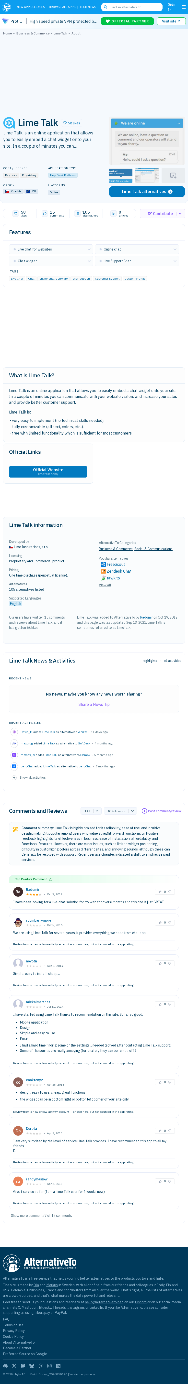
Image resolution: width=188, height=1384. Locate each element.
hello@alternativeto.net (104, 1302)
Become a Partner (17, 1348)
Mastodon (29, 1307)
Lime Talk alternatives (144, 191)
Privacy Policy (14, 1330)
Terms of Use (13, 1325)
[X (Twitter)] (14, 1365)
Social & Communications (153, 549)
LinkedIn (96, 1307)
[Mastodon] (23, 1365)
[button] (71, 123)
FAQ (6, 1319)
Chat (31, 278)
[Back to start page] (7, 7)
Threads (59, 1307)
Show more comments (28, 1215)
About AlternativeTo (19, 1342)
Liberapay (42, 1312)
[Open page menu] (184, 7)
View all (105, 585)
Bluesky (45, 1307)
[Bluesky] (31, 1365)
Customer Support (107, 278)
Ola (36, 1285)
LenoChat (85, 766)
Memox (85, 755)
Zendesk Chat (119, 571)
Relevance (119, 811)
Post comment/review (164, 811)
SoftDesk (84, 743)
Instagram (75, 1307)
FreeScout (116, 564)
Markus (52, 1285)
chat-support (81, 278)
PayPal (60, 1312)
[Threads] (40, 1365)
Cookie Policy (13, 1336)
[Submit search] (105, 7)
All (88, 811)
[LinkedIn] (58, 1365)
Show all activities (33, 777)
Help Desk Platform (63, 175)
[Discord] (5, 1365)
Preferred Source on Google (25, 1353)
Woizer (82, 732)
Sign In (171, 7)
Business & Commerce (116, 549)
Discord (141, 1302)
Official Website (48, 471)
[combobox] (132, 7)
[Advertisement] (94, 74)
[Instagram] (49, 1365)
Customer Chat (135, 278)
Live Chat (17, 278)
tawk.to (113, 578)
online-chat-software (53, 278)
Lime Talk (48, 732)
